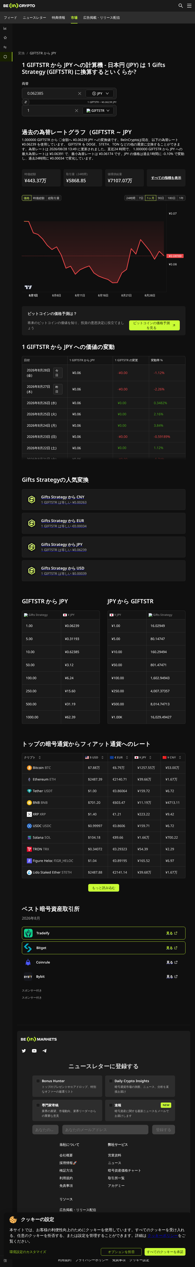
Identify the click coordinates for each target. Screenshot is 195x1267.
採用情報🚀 (68, 1162)
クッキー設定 (139, 1260)
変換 (21, 53)
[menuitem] (6, 28)
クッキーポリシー (162, 1235)
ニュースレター (34, 17)
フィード (10, 17)
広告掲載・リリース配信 (101, 17)
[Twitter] (24, 1051)
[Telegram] (45, 1051)
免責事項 (66, 1185)
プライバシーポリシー (91, 1260)
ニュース (114, 1162)
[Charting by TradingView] (28, 287)
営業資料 (114, 1155)
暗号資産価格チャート (124, 1170)
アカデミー (116, 1185)
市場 (74, 17)
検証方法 (66, 1170)
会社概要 (66, 1155)
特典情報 (58, 17)
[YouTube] (34, 1051)
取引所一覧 (116, 1178)
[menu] (6, 42)
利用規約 (66, 1178)
